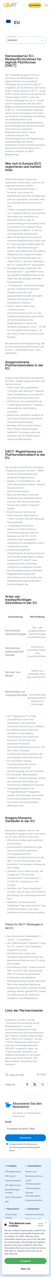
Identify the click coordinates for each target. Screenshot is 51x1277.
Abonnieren (25, 1137)
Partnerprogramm (33, 1188)
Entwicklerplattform (34, 1200)
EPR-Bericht (10, 1176)
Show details (41, 1224)
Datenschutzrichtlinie (35, 1214)
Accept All (25, 1261)
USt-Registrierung (12, 1185)
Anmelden (35, 5)
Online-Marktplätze (13, 1197)
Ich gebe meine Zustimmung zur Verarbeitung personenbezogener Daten (25, 1147)
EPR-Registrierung (13, 1172)
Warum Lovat (31, 1172)
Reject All (25, 1269)
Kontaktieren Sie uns (34, 1176)
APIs (7, 1202)
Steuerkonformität (13, 1181)
